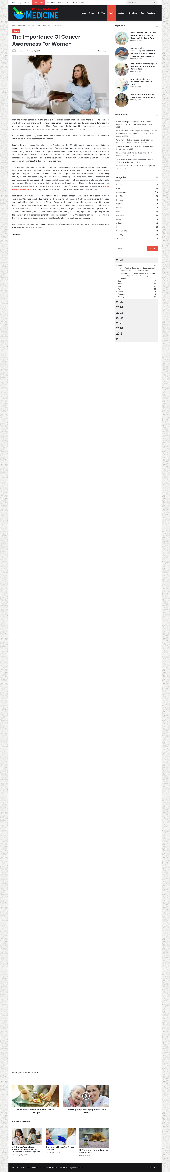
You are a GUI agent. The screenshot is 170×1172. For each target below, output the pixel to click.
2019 (119, 334)
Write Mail (153, 1168)
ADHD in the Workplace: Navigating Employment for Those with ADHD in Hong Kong (26, 1149)
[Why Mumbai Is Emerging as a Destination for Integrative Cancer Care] (122, 69)
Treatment (151, 13)
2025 (119, 302)
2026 (119, 260)
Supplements (121, 231)
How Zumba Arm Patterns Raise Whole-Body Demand (142, 95)
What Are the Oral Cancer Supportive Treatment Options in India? (72, 2)
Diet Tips (101, 13)
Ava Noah (20, 51)
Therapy (119, 235)
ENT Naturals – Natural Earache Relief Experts (93, 1151)
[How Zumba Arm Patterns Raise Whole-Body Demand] (122, 100)
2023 (119, 313)
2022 (119, 318)
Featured (119, 204)
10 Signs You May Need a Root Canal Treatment (135, 166)
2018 (119, 339)
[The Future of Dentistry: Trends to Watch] (61, 1136)
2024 (119, 307)
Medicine (121, 13)
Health (111, 13)
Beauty (119, 184)
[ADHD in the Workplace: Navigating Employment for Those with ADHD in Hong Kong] (27, 1136)
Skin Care (133, 13)
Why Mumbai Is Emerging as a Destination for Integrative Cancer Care (143, 66)
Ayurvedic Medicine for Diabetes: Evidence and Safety (141, 82)
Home (83, 13)
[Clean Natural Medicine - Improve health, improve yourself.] (35, 13)
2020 (119, 328)
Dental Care (121, 192)
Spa (142, 13)
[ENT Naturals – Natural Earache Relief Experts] (94, 1138)
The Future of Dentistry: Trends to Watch (60, 1148)
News (118, 219)
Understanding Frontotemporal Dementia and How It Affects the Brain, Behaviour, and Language (143, 52)
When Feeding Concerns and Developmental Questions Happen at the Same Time (143, 35)
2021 (119, 323)
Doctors (119, 200)
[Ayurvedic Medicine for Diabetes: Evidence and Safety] (122, 85)
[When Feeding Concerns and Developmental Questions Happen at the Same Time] (122, 38)
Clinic (91, 13)
